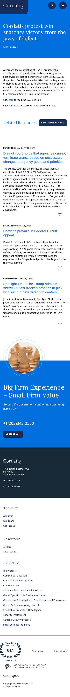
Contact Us (9, 525)
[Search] (52, 5)
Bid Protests (10, 570)
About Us (8, 515)
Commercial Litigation (15, 575)
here (11, 99)
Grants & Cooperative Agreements (21, 605)
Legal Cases (9, 551)
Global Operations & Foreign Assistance (24, 595)
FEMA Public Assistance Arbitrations (22, 590)
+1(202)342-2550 (18, 423)
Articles (7, 546)
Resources (12, 539)
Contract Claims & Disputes (18, 580)
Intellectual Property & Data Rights (22, 609)
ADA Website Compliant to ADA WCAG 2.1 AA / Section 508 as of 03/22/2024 (30, 666)
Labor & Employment (14, 614)
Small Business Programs (16, 624)
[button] (63, 5)
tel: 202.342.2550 (12, 480)
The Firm (11, 508)
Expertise (11, 562)
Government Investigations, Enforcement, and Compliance (34, 600)
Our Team (8, 520)
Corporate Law (11, 585)
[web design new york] (11, 677)
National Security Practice (17, 619)
